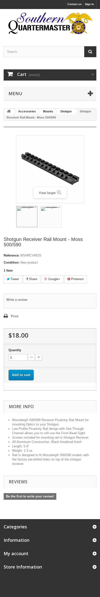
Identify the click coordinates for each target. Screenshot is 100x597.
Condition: (11, 262)
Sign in (89, 4)
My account (16, 553)
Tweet (14, 279)
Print (14, 316)
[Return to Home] (8, 112)
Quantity (14, 350)
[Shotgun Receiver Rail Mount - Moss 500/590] (27, 216)
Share (32, 279)
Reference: (11, 255)
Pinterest (77, 279)
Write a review (16, 300)
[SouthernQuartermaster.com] (50, 23)
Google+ (53, 279)
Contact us (74, 4)
